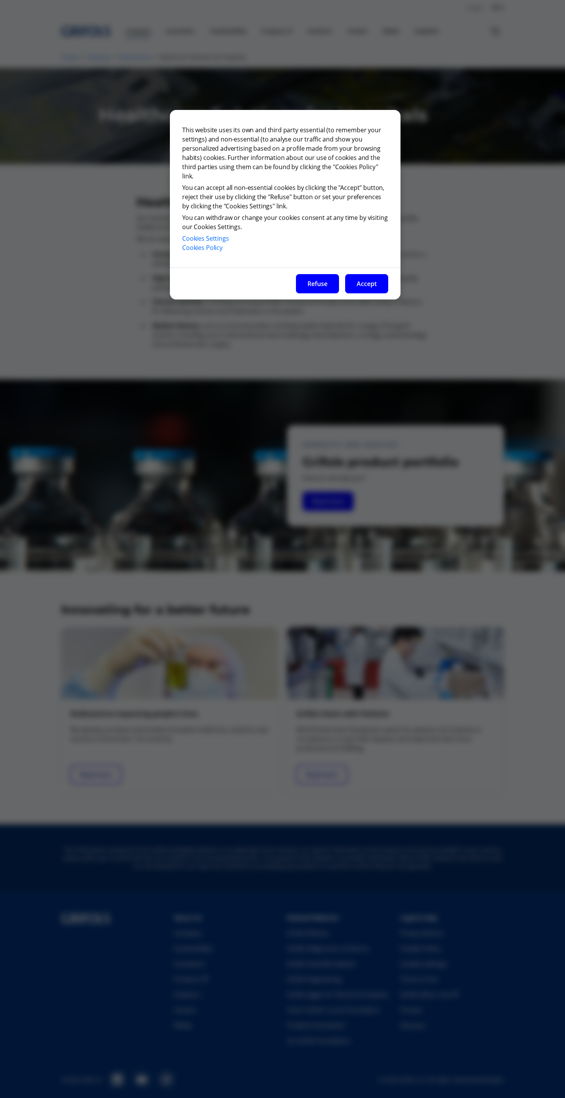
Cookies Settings (205, 238)
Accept (367, 283)
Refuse (317, 283)
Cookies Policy (202, 247)
